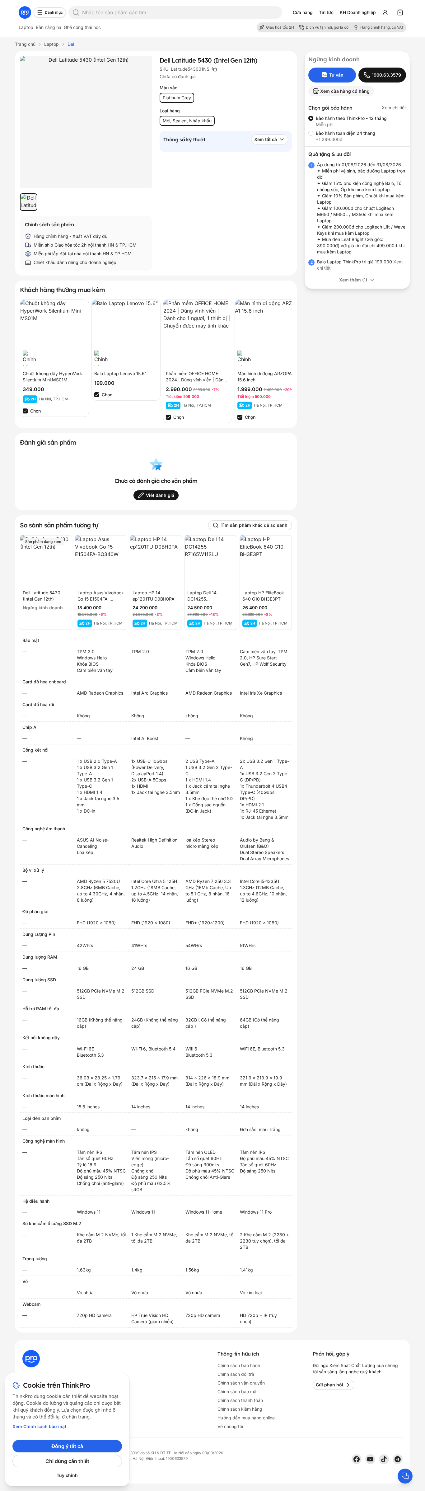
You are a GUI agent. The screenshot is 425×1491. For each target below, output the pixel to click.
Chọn (35, 410)
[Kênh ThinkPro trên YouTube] (370, 1459)
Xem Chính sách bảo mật (39, 1426)
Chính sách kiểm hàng (239, 1409)
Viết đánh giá (160, 495)
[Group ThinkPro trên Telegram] (398, 1459)
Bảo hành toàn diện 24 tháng (345, 133)
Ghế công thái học (82, 27)
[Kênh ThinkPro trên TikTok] (384, 1459)
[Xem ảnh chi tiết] (86, 122)
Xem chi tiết (394, 107)
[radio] (310, 118)
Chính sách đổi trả (235, 1374)
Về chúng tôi (230, 1426)
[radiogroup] (357, 129)
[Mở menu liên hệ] (405, 1476)
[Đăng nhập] (385, 12)
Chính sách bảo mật (237, 1391)
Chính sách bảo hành (238, 1365)
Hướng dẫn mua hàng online (246, 1417)
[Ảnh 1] (28, 202)
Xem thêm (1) (353, 279)
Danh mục (54, 12)
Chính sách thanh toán (240, 1400)
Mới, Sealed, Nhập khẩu (187, 120)
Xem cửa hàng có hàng (345, 91)
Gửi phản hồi (329, 1384)
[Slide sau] (280, 361)
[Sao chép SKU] (214, 69)
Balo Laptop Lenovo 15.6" (120, 373)
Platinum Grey (177, 97)
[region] (86, 202)
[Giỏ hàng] (400, 12)
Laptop (26, 27)
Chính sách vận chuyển (241, 1382)
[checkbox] (25, 410)
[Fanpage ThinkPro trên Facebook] (357, 1459)
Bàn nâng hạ (48, 27)
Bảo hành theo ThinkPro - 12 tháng (351, 118)
